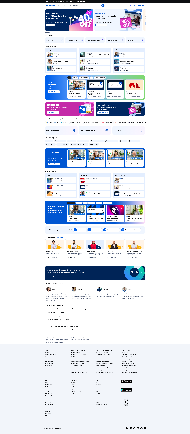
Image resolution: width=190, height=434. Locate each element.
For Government (49, 404)
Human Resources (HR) (50, 363)
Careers (47, 389)
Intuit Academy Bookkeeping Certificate (80, 372)
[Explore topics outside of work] (131, 230)
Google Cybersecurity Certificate (78, 354)
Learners (73, 382)
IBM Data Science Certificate (77, 370)
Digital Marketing (49, 361)
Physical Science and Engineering (79, 144)
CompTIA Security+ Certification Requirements (132, 359)
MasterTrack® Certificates (51, 398)
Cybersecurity (48, 357)
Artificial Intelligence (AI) (50, 354)
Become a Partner (49, 409)
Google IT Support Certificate (77, 359)
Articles (98, 398)
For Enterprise (48, 402)
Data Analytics (83, 175)
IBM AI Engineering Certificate (77, 365)
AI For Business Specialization (103, 354)
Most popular (49, 50)
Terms (97, 387)
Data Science (72, 141)
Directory (98, 400)
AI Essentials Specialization (102, 352)
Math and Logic (94, 144)
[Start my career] (79, 230)
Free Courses (48, 413)
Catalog (47, 391)
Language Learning (135, 141)
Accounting (47, 352)
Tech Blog (73, 393)
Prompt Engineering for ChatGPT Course (105, 370)
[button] (64, 5)
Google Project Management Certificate (80, 361)
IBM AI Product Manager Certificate (78, 368)
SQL (46, 372)
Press (97, 382)
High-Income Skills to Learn (128, 363)
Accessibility (99, 393)
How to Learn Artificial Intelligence (129, 365)
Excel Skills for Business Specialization (105, 363)
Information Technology (97, 141)
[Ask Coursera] (130, 5)
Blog (72, 389)
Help (97, 391)
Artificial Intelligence (60, 141)
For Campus (48, 407)
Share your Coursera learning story (130, 372)
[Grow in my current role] (111, 230)
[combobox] (83, 5)
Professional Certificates (51, 395)
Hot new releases (84, 50)
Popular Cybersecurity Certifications (130, 370)
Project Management (119, 175)
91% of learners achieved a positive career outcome (63, 270)
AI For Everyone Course (101, 357)
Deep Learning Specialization (102, 361)
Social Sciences (51, 144)
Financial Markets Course (102, 365)
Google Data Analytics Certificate (78, 357)
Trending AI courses (119, 50)
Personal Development (112, 141)
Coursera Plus (48, 393)
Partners (73, 384)
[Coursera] (50, 5)
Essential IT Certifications (127, 361)
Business (50, 141)
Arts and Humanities (63, 144)
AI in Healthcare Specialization (103, 359)
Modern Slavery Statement (102, 404)
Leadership (47, 387)
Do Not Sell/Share (100, 407)
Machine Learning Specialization (103, 368)
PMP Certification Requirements (129, 368)
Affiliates (98, 402)
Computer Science (84, 141)
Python (48, 175)
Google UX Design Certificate (77, 363)
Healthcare (124, 141)
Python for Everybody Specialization (104, 372)
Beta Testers (74, 387)
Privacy (98, 389)
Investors (98, 384)
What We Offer (48, 384)
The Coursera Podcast (76, 391)
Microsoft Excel (48, 365)
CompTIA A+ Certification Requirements (131, 357)
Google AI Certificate (75, 352)
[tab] (69, 77)
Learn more (55, 160)
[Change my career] (94, 230)
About (46, 382)
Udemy (47, 416)
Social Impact (48, 411)
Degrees (47, 400)
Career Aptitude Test (126, 352)
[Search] (102, 5)
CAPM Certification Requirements (129, 354)
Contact (98, 395)
